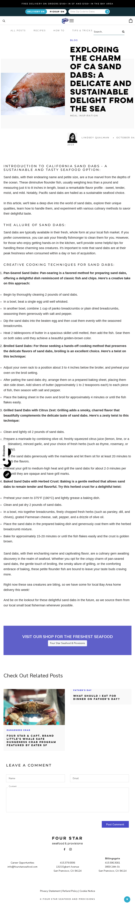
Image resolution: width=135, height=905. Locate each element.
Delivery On (36, 11)
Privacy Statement (50, 891)
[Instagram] (70, 849)
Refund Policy (70, 891)
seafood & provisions (67, 843)
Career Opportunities (22, 862)
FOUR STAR (67, 838)
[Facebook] (64, 849)
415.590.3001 (112, 862)
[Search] (4, 20)
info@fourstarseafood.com (22, 866)
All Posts (18, 30)
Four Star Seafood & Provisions (67, 643)
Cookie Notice (87, 891)
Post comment (115, 824)
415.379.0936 (67, 862)
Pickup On (57, 11)
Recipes (40, 30)
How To (58, 30)
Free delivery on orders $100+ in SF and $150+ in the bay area (67, 3)
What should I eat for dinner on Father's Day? (96, 697)
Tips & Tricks (82, 30)
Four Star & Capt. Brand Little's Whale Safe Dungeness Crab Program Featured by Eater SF (31, 740)
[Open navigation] (71, 20)
